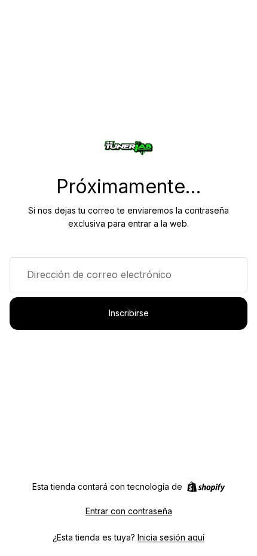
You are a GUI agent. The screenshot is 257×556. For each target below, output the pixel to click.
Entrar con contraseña (128, 511)
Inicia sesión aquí (170, 537)
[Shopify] (206, 486)
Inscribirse (129, 313)
